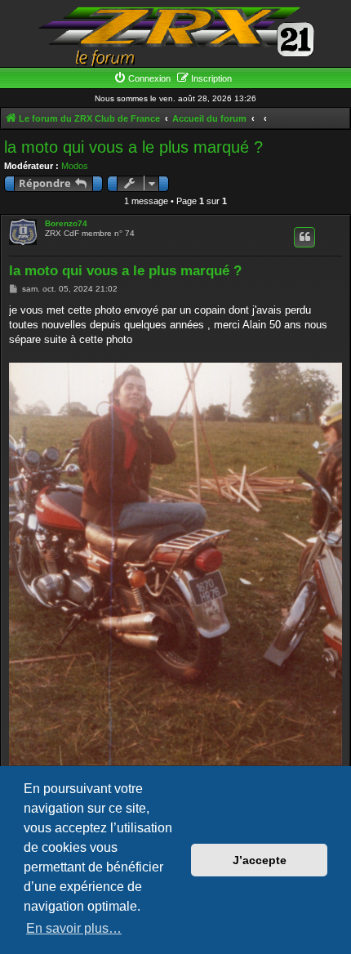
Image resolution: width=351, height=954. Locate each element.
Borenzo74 (66, 223)
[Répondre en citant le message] (304, 237)
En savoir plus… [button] (74, 928)
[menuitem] (142, 78)
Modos (74, 166)
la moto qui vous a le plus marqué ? (133, 147)
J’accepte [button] (260, 860)
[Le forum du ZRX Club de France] (175, 35)
